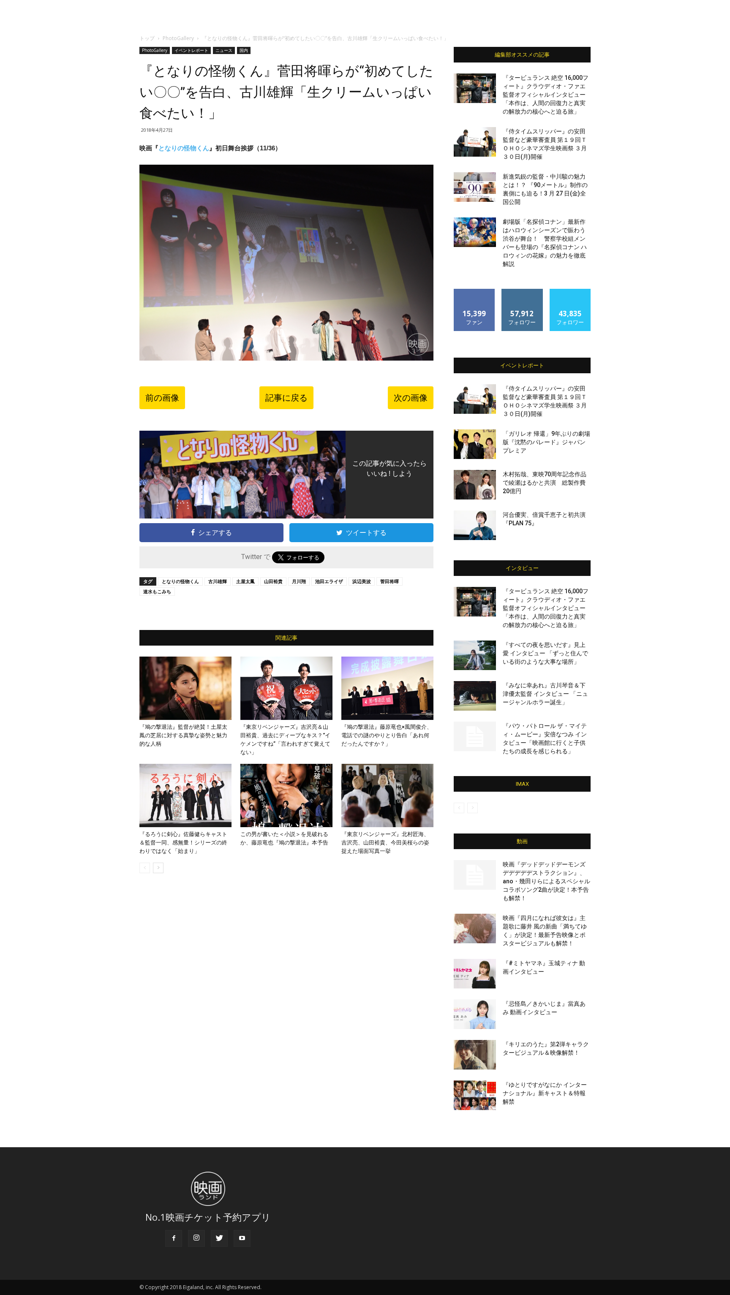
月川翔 (299, 581)
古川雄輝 (217, 581)
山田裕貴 (273, 581)
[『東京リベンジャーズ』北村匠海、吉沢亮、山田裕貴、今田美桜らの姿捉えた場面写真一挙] (387, 795)
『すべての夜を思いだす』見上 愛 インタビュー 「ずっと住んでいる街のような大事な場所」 (545, 653)
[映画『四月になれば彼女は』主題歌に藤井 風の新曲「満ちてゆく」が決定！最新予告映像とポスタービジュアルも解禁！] (475, 928)
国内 (244, 50)
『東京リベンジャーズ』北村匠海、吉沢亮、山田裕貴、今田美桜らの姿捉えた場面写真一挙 (385, 842)
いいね (475, 292)
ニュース (223, 50)
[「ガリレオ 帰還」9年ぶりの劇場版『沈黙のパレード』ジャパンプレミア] (475, 444)
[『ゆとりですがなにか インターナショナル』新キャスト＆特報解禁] (475, 1095)
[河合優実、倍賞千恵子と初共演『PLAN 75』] (475, 525)
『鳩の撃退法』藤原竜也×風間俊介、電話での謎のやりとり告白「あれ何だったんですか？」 (386, 735)
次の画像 (411, 397)
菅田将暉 (389, 581)
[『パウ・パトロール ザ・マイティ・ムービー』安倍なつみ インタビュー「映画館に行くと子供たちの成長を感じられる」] (475, 736)
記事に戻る (286, 397)
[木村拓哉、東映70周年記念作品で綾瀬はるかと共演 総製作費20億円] (475, 485)
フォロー (522, 292)
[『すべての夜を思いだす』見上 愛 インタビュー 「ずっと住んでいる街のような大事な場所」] (475, 655)
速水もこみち (157, 591)
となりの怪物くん (183, 148)
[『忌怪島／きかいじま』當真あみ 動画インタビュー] (475, 1014)
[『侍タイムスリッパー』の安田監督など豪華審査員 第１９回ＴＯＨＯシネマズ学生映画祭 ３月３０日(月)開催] (475, 142)
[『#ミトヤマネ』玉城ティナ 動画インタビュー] (475, 973)
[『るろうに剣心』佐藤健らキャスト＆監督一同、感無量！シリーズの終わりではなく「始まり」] (185, 795)
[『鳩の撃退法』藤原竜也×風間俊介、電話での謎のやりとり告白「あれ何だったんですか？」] (387, 688)
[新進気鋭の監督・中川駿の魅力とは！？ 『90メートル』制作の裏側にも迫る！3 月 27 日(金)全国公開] (475, 187)
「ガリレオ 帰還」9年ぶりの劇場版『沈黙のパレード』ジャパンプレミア (546, 442)
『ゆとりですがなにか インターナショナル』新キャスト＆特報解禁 (545, 1093)
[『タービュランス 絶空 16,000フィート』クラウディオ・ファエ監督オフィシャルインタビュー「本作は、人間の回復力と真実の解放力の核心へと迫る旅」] (475, 88)
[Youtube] (242, 1238)
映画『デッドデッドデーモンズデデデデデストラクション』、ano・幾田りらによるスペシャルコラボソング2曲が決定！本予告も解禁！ (546, 881)
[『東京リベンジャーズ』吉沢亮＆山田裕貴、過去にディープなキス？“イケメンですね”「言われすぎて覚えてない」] (286, 688)
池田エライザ (329, 581)
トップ (147, 38)
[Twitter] (219, 1238)
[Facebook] (173, 1238)
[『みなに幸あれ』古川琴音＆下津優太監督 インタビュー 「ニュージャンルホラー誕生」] (475, 696)
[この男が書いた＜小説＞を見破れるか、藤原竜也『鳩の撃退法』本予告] (286, 795)
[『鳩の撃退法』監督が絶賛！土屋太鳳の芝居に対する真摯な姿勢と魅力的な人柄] (185, 688)
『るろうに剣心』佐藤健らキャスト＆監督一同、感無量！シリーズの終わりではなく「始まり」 (183, 842)
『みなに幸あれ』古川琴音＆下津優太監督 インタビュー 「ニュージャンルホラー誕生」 (545, 694)
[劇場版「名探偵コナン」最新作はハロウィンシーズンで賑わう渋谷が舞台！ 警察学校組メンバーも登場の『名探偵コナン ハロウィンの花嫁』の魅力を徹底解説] (475, 232)
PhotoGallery (178, 38)
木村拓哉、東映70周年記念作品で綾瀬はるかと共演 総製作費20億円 (544, 482)
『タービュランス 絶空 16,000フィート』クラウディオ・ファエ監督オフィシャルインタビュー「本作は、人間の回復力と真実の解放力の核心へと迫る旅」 (545, 94)
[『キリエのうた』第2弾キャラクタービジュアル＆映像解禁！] (475, 1055)
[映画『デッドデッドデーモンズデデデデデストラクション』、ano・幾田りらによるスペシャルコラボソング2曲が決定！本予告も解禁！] (475, 875)
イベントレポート (191, 50)
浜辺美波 (361, 581)
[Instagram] (196, 1238)
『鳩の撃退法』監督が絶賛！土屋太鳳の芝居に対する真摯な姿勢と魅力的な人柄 (183, 735)
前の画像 (162, 397)
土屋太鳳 (245, 581)
